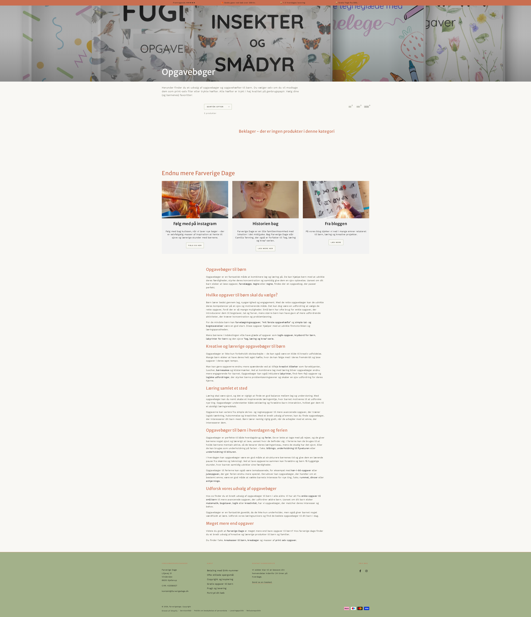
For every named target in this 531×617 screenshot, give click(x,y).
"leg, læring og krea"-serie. (259, 338)
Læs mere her (265, 248)
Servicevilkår (186, 611)
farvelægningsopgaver (247, 322)
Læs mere (336, 242)
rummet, (304, 477)
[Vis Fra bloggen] (336, 199)
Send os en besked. (262, 582)
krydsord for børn (305, 335)
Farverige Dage (235, 531)
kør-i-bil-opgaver (301, 470)
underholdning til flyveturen (293, 448)
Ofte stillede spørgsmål (220, 575)
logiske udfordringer (217, 377)
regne (269, 284)
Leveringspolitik (237, 611)
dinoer (314, 477)
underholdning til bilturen (221, 452)
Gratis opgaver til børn (220, 584)
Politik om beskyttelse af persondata (210, 611)
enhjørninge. (213, 481)
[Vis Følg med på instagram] (195, 199)
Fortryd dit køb (216, 593)
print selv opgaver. (286, 540)
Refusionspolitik (254, 611)
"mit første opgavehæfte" (276, 322)
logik (235, 503)
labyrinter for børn (217, 338)
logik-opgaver (285, 335)
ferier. (268, 437)
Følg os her (195, 245)
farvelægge (245, 284)
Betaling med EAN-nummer (223, 570)
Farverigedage (175, 607)
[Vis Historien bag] (265, 199)
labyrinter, (286, 373)
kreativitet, (251, 503)
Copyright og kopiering (220, 579)
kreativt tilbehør (288, 366)
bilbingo (271, 448)
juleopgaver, (213, 474)
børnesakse (222, 370)
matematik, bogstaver (218, 503)
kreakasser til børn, (235, 540)
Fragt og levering (217, 588)
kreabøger (253, 540)
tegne (256, 284)
